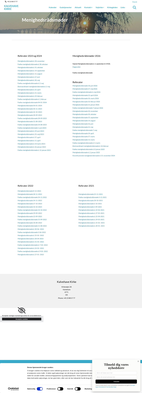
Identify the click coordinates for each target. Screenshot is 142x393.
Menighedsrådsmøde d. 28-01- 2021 (91, 226)
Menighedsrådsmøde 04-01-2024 (30, 105)
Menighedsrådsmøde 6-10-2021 (90, 204)
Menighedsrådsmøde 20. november (85, 111)
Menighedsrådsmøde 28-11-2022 (30, 194)
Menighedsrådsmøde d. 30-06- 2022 (31, 229)
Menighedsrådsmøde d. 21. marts (29, 93)
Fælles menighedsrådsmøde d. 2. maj (31, 83)
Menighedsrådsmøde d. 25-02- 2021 (91, 223)
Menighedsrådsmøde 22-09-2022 (30, 216)
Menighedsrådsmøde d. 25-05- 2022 (31, 235)
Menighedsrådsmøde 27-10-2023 (30, 204)
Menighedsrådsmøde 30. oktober (85, 114)
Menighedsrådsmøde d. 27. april (29, 137)
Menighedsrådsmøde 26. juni (83, 124)
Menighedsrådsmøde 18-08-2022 (30, 223)
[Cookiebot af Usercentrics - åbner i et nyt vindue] (13, 389)
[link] (88, 7)
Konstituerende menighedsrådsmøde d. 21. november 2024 (94, 156)
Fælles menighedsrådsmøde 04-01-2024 (32, 102)
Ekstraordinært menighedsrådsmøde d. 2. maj (34, 86)
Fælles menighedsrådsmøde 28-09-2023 (32, 118)
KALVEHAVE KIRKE (11, 7)
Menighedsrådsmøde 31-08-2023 (30, 121)
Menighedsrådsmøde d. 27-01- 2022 (31, 254)
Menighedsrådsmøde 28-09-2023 (30, 115)
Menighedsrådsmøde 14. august (84, 121)
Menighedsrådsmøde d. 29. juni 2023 (31, 131)
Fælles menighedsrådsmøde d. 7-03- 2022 (33, 245)
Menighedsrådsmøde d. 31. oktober (30, 67)
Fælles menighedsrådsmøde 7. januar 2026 (88, 108)
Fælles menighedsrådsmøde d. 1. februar (32, 99)
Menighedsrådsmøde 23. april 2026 (85, 95)
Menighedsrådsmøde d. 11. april (29, 140)
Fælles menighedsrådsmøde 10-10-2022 (32, 210)
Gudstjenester (66, 7)
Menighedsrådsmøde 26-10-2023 (30, 112)
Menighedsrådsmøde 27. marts (84, 136)
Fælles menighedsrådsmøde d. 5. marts (86, 143)
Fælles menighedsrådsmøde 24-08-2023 (32, 125)
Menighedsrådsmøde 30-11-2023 (30, 109)
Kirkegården (112, 7)
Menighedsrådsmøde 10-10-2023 (30, 207)
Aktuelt (78, 7)
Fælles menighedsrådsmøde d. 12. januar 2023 (34, 150)
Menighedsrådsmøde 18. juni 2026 (85, 86)
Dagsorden (76, 67)
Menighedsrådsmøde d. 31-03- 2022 (31, 242)
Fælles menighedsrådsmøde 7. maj (85, 130)
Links (123, 7)
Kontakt (87, 7)
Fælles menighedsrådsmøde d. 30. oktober (33, 64)
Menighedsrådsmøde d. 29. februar (30, 96)
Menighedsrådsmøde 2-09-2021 (90, 207)
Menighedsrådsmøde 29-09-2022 (30, 213)
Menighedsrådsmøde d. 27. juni (29, 77)
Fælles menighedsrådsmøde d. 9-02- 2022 (33, 251)
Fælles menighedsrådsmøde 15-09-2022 (32, 219)
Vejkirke (99, 7)
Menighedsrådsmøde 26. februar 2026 (86, 102)
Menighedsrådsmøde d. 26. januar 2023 (32, 147)
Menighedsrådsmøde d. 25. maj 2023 (31, 134)
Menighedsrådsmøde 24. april (83, 133)
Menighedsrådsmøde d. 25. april (29, 90)
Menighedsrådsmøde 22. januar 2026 (86, 105)
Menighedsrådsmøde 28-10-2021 (90, 200)
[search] (134, 7)
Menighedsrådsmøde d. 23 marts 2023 (31, 144)
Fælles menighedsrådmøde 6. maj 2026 (86, 92)
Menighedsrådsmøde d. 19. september (31, 71)
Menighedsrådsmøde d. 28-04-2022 (30, 239)
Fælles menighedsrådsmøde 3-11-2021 (92, 197)
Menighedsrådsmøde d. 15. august (30, 74)
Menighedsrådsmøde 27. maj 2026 (85, 89)
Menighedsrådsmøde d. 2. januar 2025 (86, 152)
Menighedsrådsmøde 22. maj (83, 127)
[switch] (60, 389)
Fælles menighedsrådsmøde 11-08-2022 (32, 226)
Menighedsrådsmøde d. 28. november (31, 61)
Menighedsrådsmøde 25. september (86, 117)
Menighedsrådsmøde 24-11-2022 (30, 200)
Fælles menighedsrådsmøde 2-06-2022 (32, 232)
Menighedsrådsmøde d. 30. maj (29, 80)
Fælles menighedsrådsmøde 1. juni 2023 (32, 128)
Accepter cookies (22, 319)
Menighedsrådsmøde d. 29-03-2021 (91, 219)
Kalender (53, 7)
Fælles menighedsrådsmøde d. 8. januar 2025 (89, 149)
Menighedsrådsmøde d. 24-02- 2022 (31, 248)
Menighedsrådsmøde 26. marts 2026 (86, 98)
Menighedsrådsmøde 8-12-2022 (29, 191)
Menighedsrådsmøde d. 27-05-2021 (91, 213)
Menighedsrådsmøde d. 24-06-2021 (91, 210)
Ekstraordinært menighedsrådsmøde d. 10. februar (91, 146)
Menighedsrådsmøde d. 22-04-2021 (91, 216)
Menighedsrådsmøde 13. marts (84, 140)
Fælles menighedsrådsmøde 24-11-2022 (32, 197)
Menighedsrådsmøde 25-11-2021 (90, 194)
